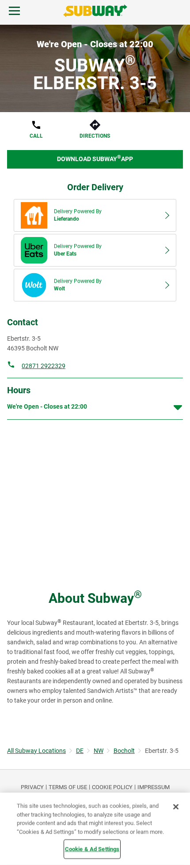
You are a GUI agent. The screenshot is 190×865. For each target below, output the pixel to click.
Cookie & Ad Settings (92, 849)
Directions (95, 136)
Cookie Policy (112, 787)
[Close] (176, 806)
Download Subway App (95, 158)
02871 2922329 (43, 365)
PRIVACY (32, 787)
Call (36, 136)
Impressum (153, 787)
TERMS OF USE (68, 787)
